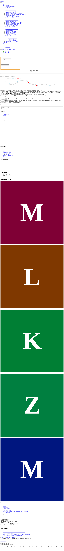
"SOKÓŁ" (3, 541)
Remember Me (6, 110)
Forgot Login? (6, 114)
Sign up (4, 115)
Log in (3, 111)
